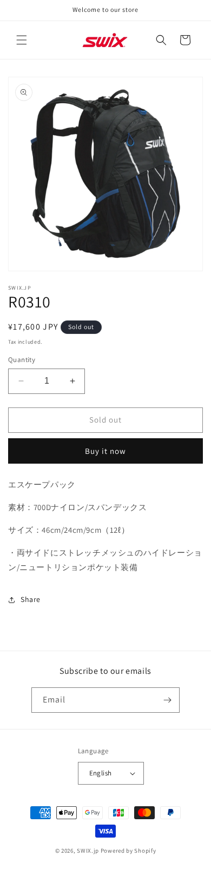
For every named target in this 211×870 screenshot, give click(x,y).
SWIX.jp (88, 850)
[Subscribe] (167, 700)
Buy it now (105, 451)
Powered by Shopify (128, 850)
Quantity (21, 359)
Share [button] (31, 599)
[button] (22, 40)
